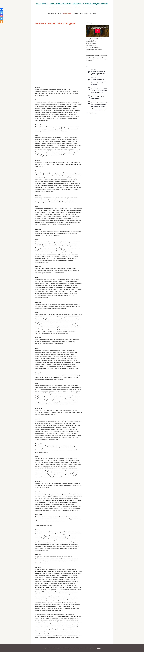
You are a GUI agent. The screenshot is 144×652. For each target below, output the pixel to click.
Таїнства (75, 13)
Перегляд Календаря (91, 113)
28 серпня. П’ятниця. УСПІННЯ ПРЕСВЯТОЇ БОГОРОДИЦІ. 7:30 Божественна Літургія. (99, 90)
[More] (1, 21)
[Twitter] (1, 12)
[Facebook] (1, 9)
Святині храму (84, 13)
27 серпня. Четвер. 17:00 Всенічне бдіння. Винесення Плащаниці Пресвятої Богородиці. (98, 82)
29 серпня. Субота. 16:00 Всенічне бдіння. (97, 97)
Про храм (58, 13)
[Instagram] (1, 15)
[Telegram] (1, 18)
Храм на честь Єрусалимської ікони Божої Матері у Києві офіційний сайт (72, 3)
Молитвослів (67, 13)
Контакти (93, 13)
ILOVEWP (98, 648)
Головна (51, 13)
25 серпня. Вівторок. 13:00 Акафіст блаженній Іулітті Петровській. (98, 73)
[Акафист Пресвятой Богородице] (58, 56)
